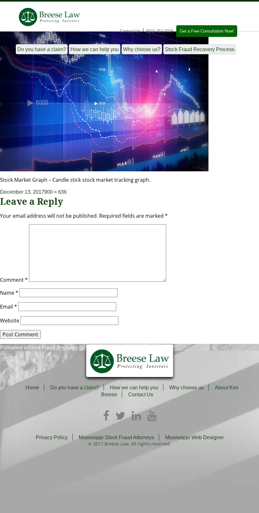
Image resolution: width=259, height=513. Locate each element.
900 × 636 (55, 192)
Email (8, 306)
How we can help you (94, 49)
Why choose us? (141, 49)
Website (9, 320)
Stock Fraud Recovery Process (199, 49)
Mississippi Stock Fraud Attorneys (116, 437)
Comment (14, 279)
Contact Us (130, 31)
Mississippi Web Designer (194, 437)
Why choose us (186, 387)
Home (32, 387)
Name (9, 292)
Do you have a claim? (41, 49)
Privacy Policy (52, 437)
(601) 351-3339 (159, 31)
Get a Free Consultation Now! (207, 31)
